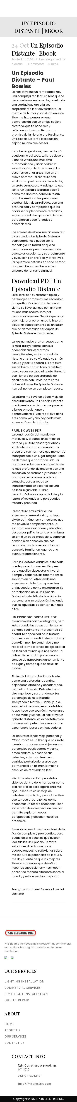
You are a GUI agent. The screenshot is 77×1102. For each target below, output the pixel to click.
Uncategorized (50, 59)
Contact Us (14, 1043)
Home (9, 1024)
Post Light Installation (26, 994)
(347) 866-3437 (29, 1076)
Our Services (15, 1036)
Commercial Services (22, 988)
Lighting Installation (24, 981)
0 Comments (35, 64)
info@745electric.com (34, 1084)
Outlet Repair (16, 1000)
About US (12, 1030)
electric (17, 64)
